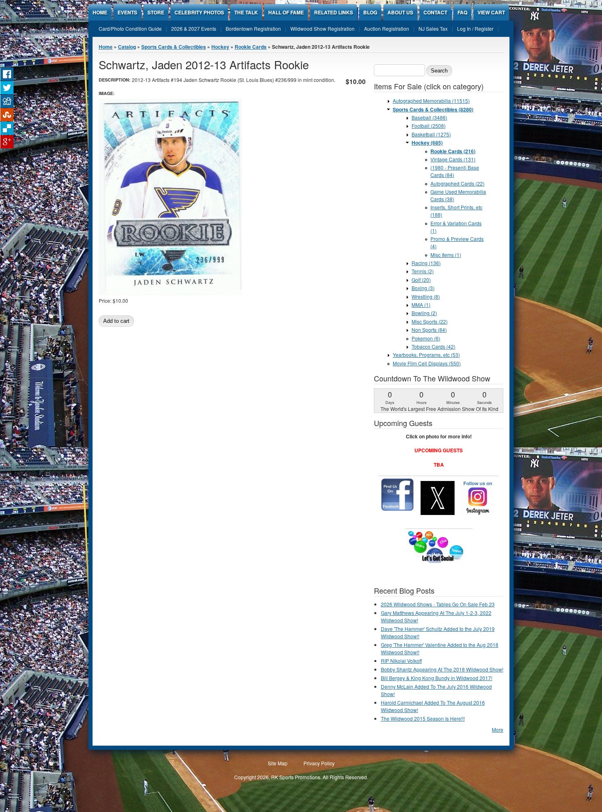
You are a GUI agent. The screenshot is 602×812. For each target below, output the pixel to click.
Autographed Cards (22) (457, 183)
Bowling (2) (424, 312)
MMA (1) (421, 304)
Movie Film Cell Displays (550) (427, 363)
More (497, 729)
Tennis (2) (423, 271)
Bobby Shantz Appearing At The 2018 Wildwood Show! (442, 669)
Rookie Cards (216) (452, 151)
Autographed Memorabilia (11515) (431, 100)
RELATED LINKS (333, 12)
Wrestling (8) (426, 296)
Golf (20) (421, 279)
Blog (370, 12)
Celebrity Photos (199, 12)
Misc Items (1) (445, 254)
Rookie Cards (251, 46)
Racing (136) (426, 262)
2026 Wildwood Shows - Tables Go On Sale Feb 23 (438, 604)
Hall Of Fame (286, 12)
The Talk (246, 12)
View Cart (491, 12)
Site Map (277, 763)
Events (127, 12)
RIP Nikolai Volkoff (401, 660)
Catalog (127, 46)
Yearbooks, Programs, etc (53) (426, 354)
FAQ (462, 12)
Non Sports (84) (429, 329)
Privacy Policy (319, 763)
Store (155, 12)
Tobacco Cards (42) (433, 346)
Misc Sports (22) (430, 321)
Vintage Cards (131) (452, 159)
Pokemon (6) (426, 338)
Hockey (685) (427, 142)
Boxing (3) (423, 287)
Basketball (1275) (431, 134)
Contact (435, 12)
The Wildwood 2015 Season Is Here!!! (423, 718)
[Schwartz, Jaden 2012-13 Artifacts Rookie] (170, 293)
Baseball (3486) (429, 117)
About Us (400, 12)
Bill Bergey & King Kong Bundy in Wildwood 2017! (436, 677)
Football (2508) (429, 125)
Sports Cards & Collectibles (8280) (433, 109)
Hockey (220, 46)
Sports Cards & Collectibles (173, 46)
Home (100, 12)
